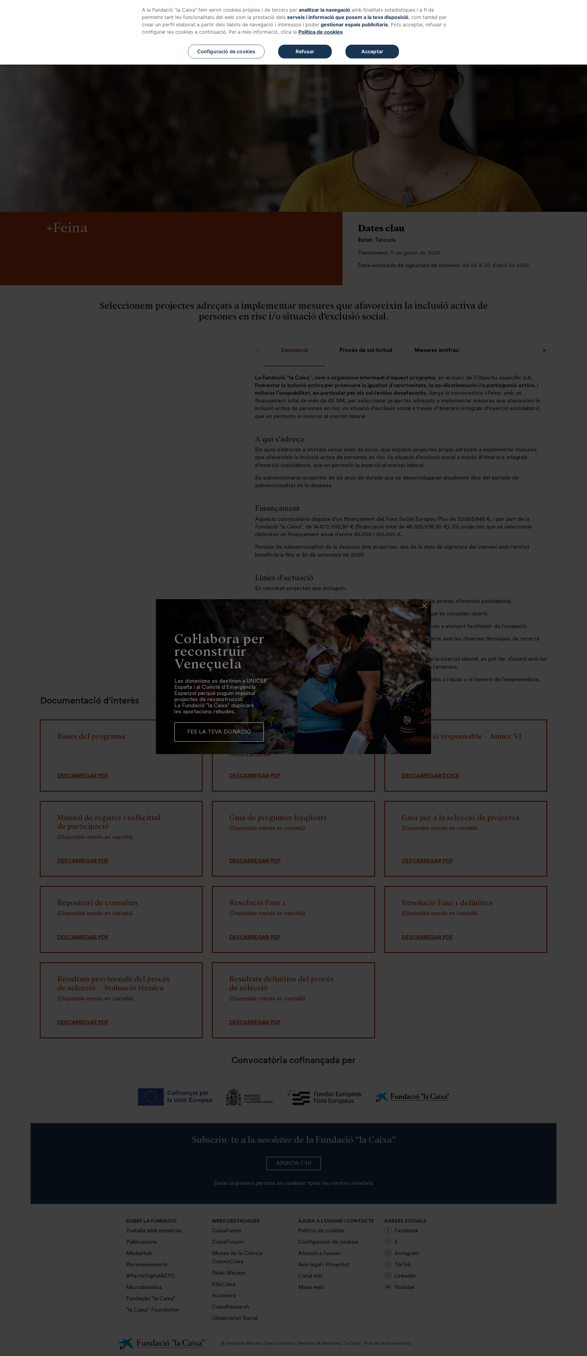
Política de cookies (320, 32)
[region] (293, 32)
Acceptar (372, 51)
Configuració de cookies (226, 51)
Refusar (305, 51)
